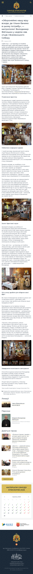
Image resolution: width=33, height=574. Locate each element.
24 (4, 513)
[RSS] (16, 544)
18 (8, 510)
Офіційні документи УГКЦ (16, 563)
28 (20, 513)
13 (16, 507)
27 (16, 513)
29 (24, 513)
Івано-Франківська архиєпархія (18, 404)
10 (4, 507)
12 (12, 507)
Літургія (13, 392)
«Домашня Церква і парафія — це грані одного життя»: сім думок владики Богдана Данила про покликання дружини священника (21, 438)
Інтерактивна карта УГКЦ (16, 565)
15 (24, 507)
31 (4, 516)
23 (28, 510)
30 (28, 513)
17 (4, 510)
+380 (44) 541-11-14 (11, 550)
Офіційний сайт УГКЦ (16, 561)
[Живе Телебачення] (7, 524)
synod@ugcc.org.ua (21, 550)
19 (12, 510)
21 (20, 510)
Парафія (17, 392)
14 (20, 507)
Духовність (12, 394)
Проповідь (6, 394)
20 (16, 510)
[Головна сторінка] (2, 16)
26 (12, 513)
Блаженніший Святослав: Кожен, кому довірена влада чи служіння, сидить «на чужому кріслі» (21, 463)
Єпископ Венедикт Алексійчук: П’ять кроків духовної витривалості (21, 472)
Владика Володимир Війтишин (11, 391)
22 (24, 510)
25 (8, 513)
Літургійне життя (25, 392)
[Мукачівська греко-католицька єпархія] (22, 524)
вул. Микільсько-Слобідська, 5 (11, 548)
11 (8, 507)
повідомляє (17, 91)
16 (28, 507)
